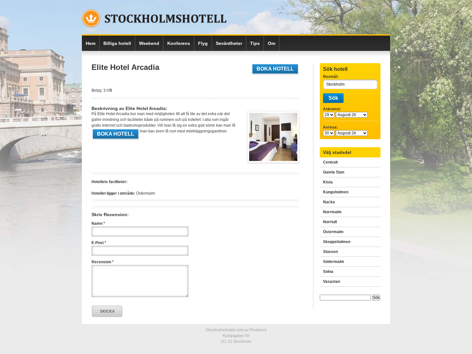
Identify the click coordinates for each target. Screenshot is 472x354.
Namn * (98, 223)
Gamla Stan (333, 172)
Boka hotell (275, 69)
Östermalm (333, 232)
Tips (255, 43)
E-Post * (99, 242)
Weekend (149, 43)
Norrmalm (332, 212)
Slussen (330, 251)
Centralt (330, 162)
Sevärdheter (229, 43)
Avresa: (330, 127)
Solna (328, 271)
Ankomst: (332, 109)
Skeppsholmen (336, 242)
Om (271, 43)
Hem (90, 43)
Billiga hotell (117, 43)
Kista (328, 182)
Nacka (329, 202)
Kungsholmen (335, 192)
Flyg (203, 43)
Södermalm (333, 261)
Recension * (103, 262)
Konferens (178, 43)
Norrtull (330, 222)
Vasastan (331, 281)
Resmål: (330, 76)
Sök (333, 98)
